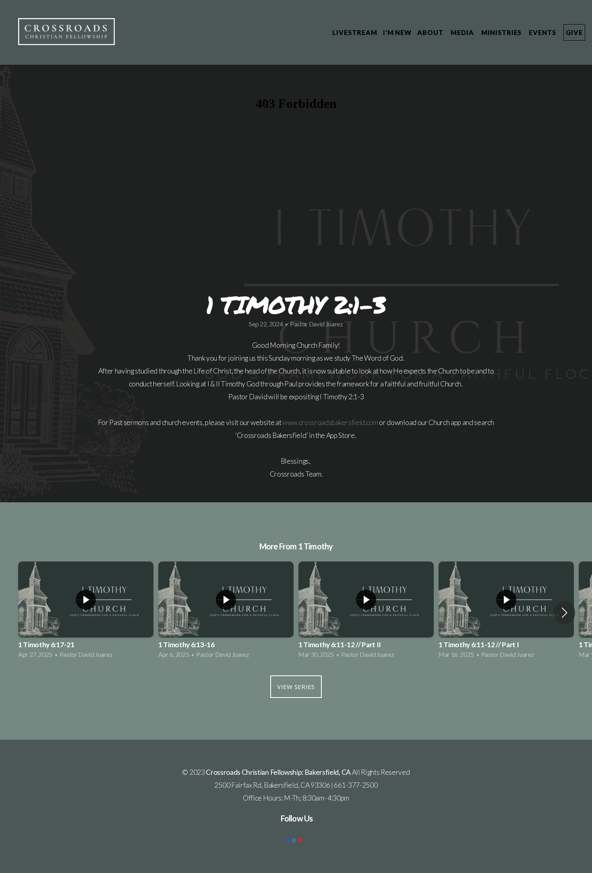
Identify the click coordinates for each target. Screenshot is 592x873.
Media (463, 32)
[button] (564, 612)
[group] (85, 612)
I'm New (397, 32)
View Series (296, 687)
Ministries (502, 32)
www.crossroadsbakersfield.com (330, 422)
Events (543, 32)
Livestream (354, 32)
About (431, 32)
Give (574, 32)
